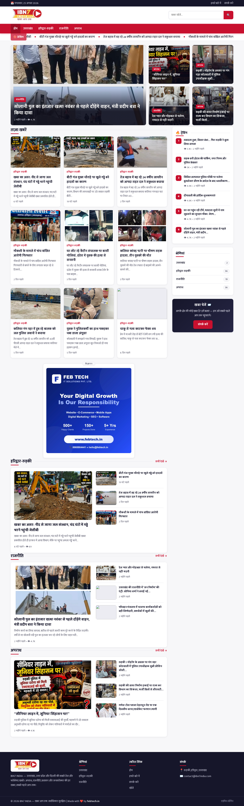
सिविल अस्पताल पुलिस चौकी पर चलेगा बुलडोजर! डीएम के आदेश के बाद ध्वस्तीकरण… (207, 179)
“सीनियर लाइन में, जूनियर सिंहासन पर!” (41, 714)
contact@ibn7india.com (197, 776)
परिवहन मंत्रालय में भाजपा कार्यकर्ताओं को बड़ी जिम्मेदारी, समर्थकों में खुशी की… (140, 609)
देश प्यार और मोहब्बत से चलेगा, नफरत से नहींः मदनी (139, 569)
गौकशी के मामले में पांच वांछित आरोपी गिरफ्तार (198, 37)
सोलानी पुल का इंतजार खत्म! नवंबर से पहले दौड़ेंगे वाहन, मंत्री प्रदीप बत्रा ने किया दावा (51, 622)
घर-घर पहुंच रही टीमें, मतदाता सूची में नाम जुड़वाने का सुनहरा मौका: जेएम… (204, 212)
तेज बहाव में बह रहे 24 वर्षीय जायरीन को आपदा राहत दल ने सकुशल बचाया (127, 37)
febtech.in (93, 801)
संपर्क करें (228, 3)
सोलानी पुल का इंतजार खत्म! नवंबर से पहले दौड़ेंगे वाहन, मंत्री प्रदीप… (205, 231)
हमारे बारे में (216, 3)
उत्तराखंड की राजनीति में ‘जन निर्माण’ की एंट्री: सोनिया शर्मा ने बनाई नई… (139, 589)
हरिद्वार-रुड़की (45, 28)
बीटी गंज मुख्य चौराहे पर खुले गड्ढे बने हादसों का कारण (53, 37)
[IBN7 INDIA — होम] (26, 15)
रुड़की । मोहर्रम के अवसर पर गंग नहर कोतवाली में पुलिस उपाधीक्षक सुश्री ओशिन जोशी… (140, 666)
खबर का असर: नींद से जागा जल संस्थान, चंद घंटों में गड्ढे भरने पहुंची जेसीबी (33, 182)
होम (16, 28)
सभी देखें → (161, 461)
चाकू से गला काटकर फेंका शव (138, 329)
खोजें (131, 788)
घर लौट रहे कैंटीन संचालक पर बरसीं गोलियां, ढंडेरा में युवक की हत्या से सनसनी (88, 255)
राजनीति (63, 28)
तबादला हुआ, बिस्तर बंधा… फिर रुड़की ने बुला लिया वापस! (206, 142)
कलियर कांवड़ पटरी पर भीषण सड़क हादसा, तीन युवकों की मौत (141, 253)
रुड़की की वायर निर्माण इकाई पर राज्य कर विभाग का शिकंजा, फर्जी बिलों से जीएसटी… (141, 687)
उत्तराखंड (28, 28)
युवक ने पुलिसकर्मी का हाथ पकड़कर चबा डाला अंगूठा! (88, 331)
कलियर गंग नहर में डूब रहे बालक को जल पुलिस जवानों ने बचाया (35, 331)
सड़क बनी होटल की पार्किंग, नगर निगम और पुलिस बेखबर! (205, 161)
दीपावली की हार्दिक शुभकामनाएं (199, 196)
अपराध (78, 28)
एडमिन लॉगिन (227, 801)
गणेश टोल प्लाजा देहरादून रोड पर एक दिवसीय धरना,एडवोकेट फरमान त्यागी (138, 707)
